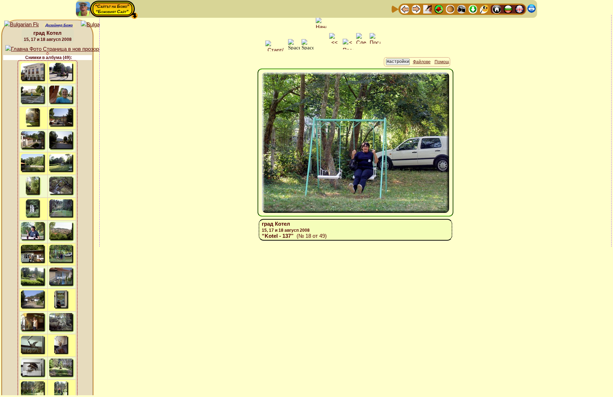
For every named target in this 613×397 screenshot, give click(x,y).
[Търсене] (484, 9)
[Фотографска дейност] (461, 9)
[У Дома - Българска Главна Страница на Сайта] (508, 9)
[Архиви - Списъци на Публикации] (427, 9)
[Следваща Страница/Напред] (416, 9)
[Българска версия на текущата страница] (98, 24)
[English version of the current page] (21, 24)
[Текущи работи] (450, 9)
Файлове (422, 61)
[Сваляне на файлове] (473, 9)
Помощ (442, 61)
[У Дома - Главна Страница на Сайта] (496, 9)
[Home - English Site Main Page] (519, 9)
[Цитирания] (439, 9)
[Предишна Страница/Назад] (405, 9)
